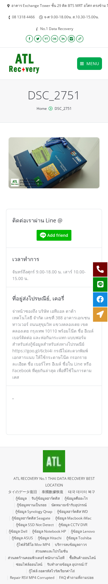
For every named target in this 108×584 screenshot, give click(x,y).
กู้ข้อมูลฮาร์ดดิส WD (72, 511)
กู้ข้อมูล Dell (18, 531)
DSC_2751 (63, 108)
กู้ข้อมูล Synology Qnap (33, 511)
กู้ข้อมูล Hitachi (50, 537)
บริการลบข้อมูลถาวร (71, 544)
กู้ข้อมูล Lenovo (83, 531)
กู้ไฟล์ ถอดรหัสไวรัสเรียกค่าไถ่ (52, 570)
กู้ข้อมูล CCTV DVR (72, 524)
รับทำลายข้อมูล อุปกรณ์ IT (67, 564)
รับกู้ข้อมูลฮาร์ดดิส (46, 498)
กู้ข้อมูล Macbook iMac (73, 518)
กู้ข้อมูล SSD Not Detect (35, 524)
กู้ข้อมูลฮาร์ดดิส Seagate (31, 518)
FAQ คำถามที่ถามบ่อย (76, 577)
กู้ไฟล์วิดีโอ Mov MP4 (33, 544)
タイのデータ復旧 (22, 491)
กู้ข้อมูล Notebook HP (49, 531)
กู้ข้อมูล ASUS (22, 537)
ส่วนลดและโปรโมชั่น (51, 551)
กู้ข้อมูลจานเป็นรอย (31, 504)
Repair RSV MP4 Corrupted (32, 577)
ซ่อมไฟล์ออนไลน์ (29, 564)
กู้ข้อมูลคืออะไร (76, 498)
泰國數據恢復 (52, 491)
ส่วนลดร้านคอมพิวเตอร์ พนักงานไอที (36, 557)
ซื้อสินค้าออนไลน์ (82, 557)
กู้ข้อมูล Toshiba (79, 537)
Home (42, 108)
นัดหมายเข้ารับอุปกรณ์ (69, 504)
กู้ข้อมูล (21, 498)
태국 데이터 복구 (81, 491)
